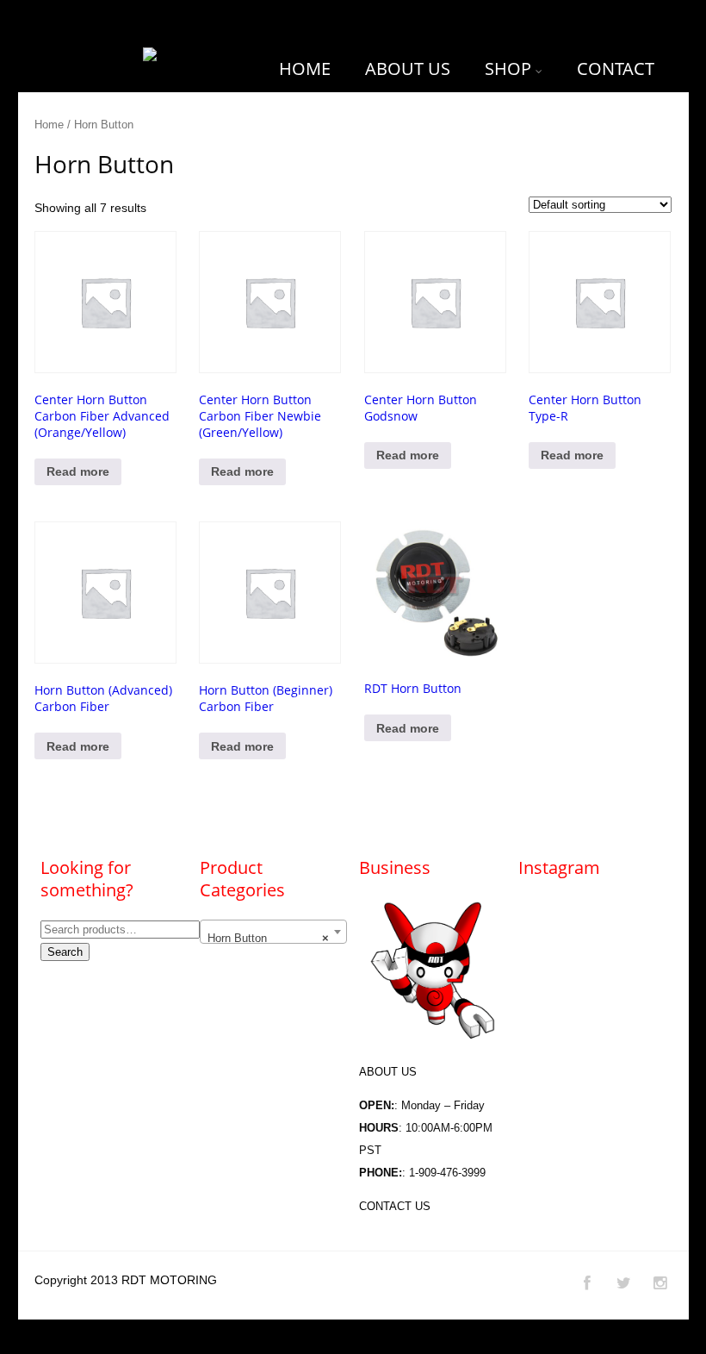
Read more (77, 471)
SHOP (508, 68)
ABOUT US (407, 68)
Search (65, 951)
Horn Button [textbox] (267, 938)
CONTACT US (394, 1206)
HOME (305, 68)
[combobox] (273, 932)
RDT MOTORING (169, 1280)
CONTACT (615, 68)
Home (49, 124)
